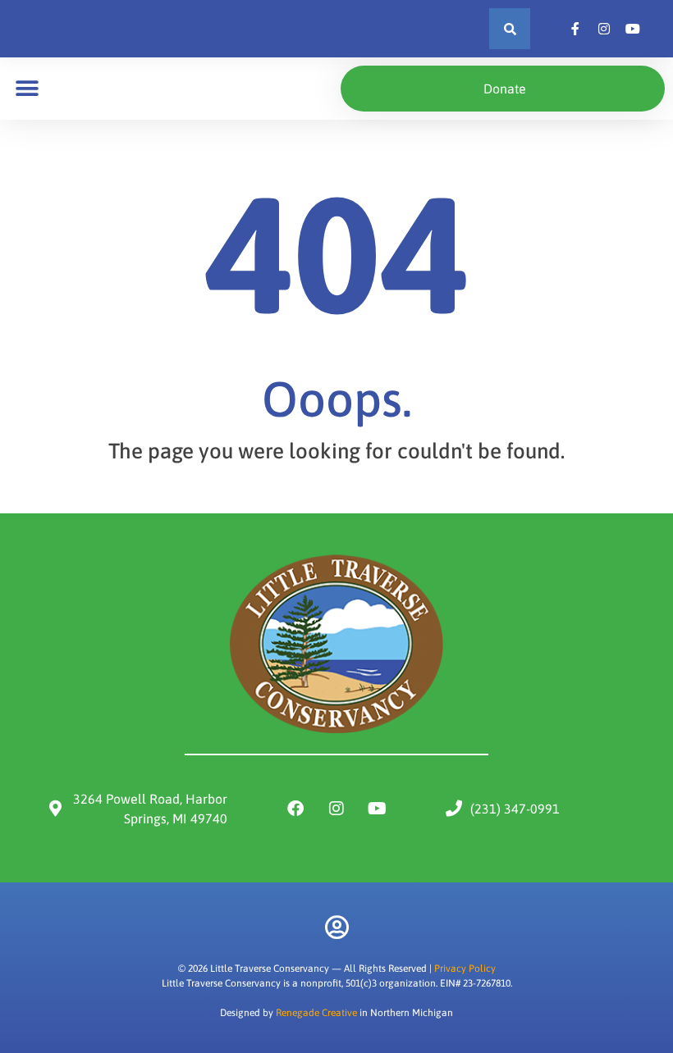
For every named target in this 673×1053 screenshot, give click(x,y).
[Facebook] (295, 808)
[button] (509, 28)
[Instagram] (336, 808)
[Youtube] (377, 808)
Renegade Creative (316, 1013)
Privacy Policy (465, 968)
